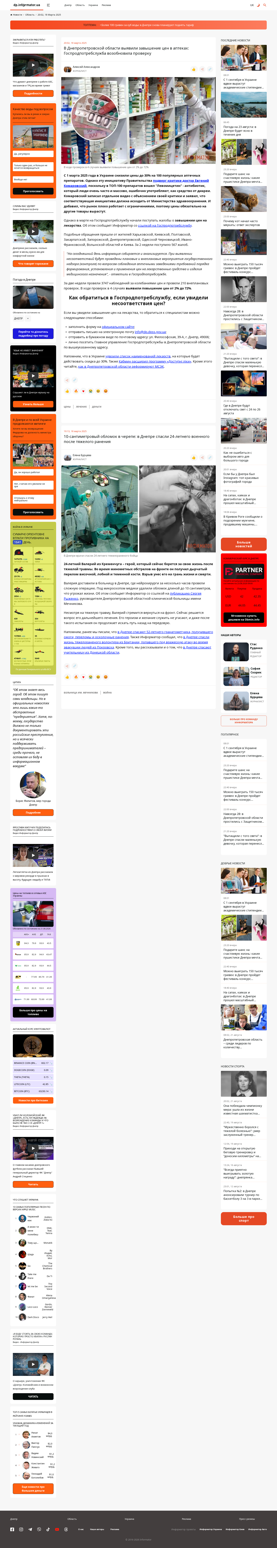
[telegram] (30, 1529)
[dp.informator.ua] (26, 5)
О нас (81, 1529)
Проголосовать (33, 191)
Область (80, 5)
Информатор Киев (235, 1529)
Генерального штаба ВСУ (39, 669)
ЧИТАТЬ (33, 1396)
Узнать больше (33, 404)
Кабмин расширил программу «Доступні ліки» (155, 361)
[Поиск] (265, 5)
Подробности (33, 93)
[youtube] (57, 1529)
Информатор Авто (257, 1529)
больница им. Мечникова (81, 692)
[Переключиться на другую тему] (258, 5)
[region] (33, 327)
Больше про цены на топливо (33, 1012)
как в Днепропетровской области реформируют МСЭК (121, 366)
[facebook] (12, 1529)
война (107, 692)
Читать (33, 1184)
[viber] (39, 1529)
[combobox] (22, 318)
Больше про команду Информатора (244, 721)
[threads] (66, 1529)
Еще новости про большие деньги (33, 1488)
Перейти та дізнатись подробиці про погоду (33, 333)
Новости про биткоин (33, 1100)
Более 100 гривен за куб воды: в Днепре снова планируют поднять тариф (147, 25)
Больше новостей (243, 544)
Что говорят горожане (33, 263)
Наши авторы (97, 1529)
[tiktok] (48, 1529)
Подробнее (33, 812)
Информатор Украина (211, 1529)
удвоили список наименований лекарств (138, 356)
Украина (93, 5)
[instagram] (21, 1529)
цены (67, 406)
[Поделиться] (202, 69)
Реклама (106, 5)
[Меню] (48, 5)
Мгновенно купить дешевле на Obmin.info (244, 617)
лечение (81, 406)
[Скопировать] (210, 69)
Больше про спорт (243, 1218)
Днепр (68, 5)
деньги (96, 406)
